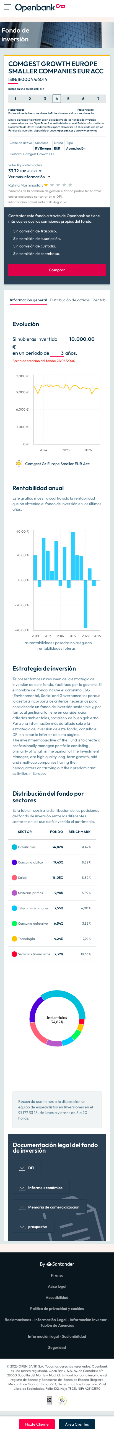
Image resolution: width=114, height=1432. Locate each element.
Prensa (57, 1275)
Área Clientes (77, 1424)
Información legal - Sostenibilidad (57, 1336)
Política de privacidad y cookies (57, 1308)
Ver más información (27, 176)
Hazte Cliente (37, 1424)
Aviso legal (57, 1286)
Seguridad (57, 1347)
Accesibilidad (57, 1297)
